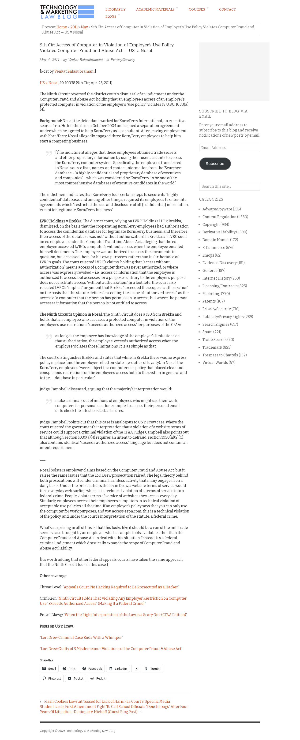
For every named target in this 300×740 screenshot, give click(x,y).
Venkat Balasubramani (85, 59)
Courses (197, 9)
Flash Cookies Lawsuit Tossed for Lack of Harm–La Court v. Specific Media (107, 701)
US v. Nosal (49, 83)
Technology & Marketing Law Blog (90, 731)
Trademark (212, 347)
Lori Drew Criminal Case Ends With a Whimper (81, 637)
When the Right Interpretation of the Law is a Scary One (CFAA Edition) (125, 615)
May (84, 27)
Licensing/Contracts (220, 286)
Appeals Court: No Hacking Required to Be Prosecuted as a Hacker (121, 587)
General (209, 270)
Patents (209, 301)
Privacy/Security (123, 59)
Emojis (208, 255)
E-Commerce (213, 247)
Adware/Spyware (217, 209)
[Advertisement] (234, 71)
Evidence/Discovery (219, 263)
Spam (207, 332)
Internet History (216, 278)
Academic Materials (155, 9)
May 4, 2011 (50, 59)
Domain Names (215, 240)
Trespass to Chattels (220, 355)
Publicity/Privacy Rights (223, 316)
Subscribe (215, 163)
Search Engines (215, 324)
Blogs (110, 16)
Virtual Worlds (215, 362)
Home (61, 27)
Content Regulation (219, 217)
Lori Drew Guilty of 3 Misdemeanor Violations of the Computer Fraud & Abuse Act (111, 649)
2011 (74, 27)
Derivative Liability (219, 232)
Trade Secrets (214, 339)
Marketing (211, 294)
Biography (115, 9)
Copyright (211, 224)
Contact (227, 9)
